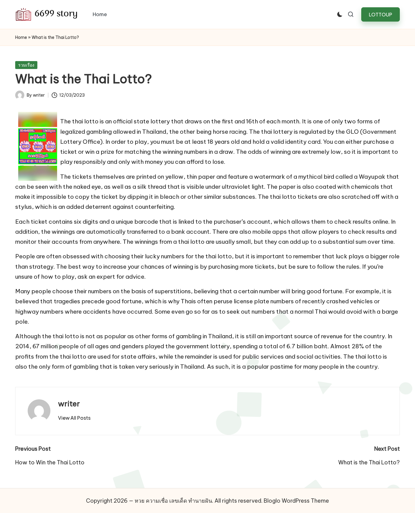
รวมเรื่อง (26, 65)
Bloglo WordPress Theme (296, 500)
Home (21, 37)
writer (69, 403)
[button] (380, 14)
